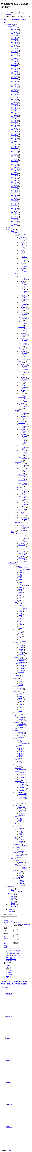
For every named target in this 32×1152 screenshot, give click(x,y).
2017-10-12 (14, 113)
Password (16, 934)
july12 (20, 833)
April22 (20, 689)
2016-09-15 (21, 483)
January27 (21, 862)
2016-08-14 (21, 423)
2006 (12, 859)
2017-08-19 (14, 139)
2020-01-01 (14, 32)
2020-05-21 (14, 29)
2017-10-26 (14, 104)
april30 (20, 571)
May (16, 580)
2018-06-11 (14, 71)
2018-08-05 (14, 48)
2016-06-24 (21, 253)
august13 (21, 649)
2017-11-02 (14, 102)
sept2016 (17, 891)
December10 (22, 795)
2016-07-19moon (23, 359)
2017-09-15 (14, 131)
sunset (24, 607)
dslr (12, 83)
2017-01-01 (21, 535)
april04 (20, 745)
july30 (20, 834)
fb (22, 240)
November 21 (22, 787)
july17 (20, 639)
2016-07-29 (21, 403)
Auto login (16, 939)
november (18, 514)
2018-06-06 (14, 74)
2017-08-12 (14, 144)
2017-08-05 (14, 148)
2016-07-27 (21, 393)
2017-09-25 (14, 125)
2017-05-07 (14, 211)
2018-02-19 (14, 91)
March (17, 678)
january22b (21, 733)
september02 (22, 660)
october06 (21, 665)
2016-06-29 (21, 263)
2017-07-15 (14, 161)
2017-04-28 (14, 219)
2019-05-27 (14, 42)
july (16, 273)
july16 (20, 836)
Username (16, 929)
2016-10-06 (21, 496)
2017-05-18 (14, 198)
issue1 (13, 895)
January (17, 802)
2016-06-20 (21, 239)
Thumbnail (9, 967)
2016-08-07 (21, 411)
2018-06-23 (14, 63)
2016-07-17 (21, 348)
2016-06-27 (21, 258)
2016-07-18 (21, 351)
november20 (22, 790)
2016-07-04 (21, 286)
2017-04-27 (14, 221)
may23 (20, 698)
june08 (20, 616)
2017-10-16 (14, 110)
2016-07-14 (21, 333)
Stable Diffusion (12, 24)
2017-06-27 (14, 167)
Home (3, 981)
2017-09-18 (14, 128)
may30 (20, 694)
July (16, 629)
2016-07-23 (21, 375)
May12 (20, 758)
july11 (20, 631)
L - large (8, 976)
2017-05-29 (14, 187)
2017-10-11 (14, 115)
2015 (12, 888)
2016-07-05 (21, 292)
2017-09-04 (14, 136)
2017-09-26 (14, 123)
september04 (22, 725)
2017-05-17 (14, 200)
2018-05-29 (14, 76)
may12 (20, 597)
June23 (20, 763)
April (16, 566)
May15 (20, 748)
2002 (12, 673)
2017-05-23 (14, 195)
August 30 (21, 883)
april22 (20, 572)
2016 (12, 231)
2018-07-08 (14, 55)
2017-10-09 (14, 118)
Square (8, 965)
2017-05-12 (14, 206)
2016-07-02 (21, 276)
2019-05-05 (14, 45)
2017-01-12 (21, 546)
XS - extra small (10, 970)
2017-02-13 (21, 556)
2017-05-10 (14, 209)
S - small (8, 972)
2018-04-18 (14, 84)
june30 (20, 613)
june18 (20, 620)
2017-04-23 (14, 226)
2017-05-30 (14, 185)
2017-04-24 (14, 224)
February (17, 805)
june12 (20, 621)
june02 (20, 623)
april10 (20, 821)
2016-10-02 (21, 489)
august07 (21, 650)
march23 (20, 685)
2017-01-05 (21, 541)
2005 (12, 800)
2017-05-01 (14, 216)
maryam (24, 608)
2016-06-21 (21, 242)
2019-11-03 (14, 34)
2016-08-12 (21, 457)
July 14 (20, 877)
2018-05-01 (14, 81)
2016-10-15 (21, 502)
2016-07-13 (21, 332)
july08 (20, 633)
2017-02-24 (21, 551)
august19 (21, 646)
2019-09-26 (14, 39)
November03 (22, 854)
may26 (20, 693)
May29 (20, 756)
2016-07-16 (21, 343)
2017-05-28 (14, 188)
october (17, 488)
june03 (20, 704)
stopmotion (25, 867)
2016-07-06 (21, 297)
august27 (21, 655)
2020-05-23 (14, 27)
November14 (22, 789)
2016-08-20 (21, 416)
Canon (10, 26)
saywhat (10, 893)
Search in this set (5, 987)
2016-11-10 (21, 517)
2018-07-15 (14, 52)
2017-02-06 (21, 559)
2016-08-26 (21, 441)
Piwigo (10, 1150)
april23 (20, 579)
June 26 (20, 865)
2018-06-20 (14, 66)
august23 (21, 647)
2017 (12, 532)
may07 (20, 751)
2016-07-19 (21, 356)
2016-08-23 (21, 424)
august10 (21, 652)
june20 (20, 615)
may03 (20, 582)
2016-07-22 (21, 371)
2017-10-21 (14, 107)
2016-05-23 (21, 234)
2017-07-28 (14, 153)
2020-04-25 (14, 30)
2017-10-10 (14, 117)
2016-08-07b (22, 439)
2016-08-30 (21, 429)
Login (11, 921)
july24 (20, 636)
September (18, 657)
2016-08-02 (21, 445)
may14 (20, 825)
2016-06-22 (21, 245)
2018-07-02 (14, 56)
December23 (22, 797)
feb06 (20, 676)
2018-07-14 (14, 53)
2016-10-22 (21, 510)
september (18, 462)
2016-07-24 (21, 377)
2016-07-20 (21, 361)
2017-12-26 (14, 94)
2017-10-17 (14, 109)
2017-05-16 (14, 201)
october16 (21, 668)
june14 (20, 618)
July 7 (20, 872)
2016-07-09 (21, 312)
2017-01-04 (21, 537)
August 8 (21, 885)
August (17, 642)
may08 (20, 701)
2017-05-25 (14, 193)
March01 (21, 815)
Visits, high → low (11, 959)
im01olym (25, 743)
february (17, 550)
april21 (20, 577)
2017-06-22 (14, 169)
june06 (20, 624)
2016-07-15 (21, 338)
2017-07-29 (14, 151)
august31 (21, 719)
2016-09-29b (22, 480)
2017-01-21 (21, 548)
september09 (22, 662)
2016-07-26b (22, 390)
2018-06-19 (14, 68)
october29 (21, 670)
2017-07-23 (14, 156)
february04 (21, 807)
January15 (21, 732)
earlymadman (11, 904)
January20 (21, 737)
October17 (21, 776)
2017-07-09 (14, 162)
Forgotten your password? (23, 924)
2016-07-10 (21, 317)
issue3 (13, 898)
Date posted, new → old (12, 952)
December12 (22, 799)
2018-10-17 (14, 47)
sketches (10, 886)
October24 (21, 774)
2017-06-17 (14, 174)
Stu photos (11, 911)
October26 (21, 772)
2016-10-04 (21, 494)
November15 (22, 784)
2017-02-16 (21, 554)
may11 (20, 598)
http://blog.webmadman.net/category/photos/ (13, 19)
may (16, 232)
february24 (21, 810)
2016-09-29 (21, 475)
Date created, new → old (13, 948)
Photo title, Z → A (6, 945)
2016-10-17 (21, 507)
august (17, 410)
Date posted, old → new (12, 953)
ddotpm (13, 906)
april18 (20, 740)
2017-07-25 (14, 154)
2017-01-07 (21, 543)
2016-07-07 (21, 302)
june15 (20, 709)
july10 (20, 831)
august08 (21, 842)
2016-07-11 (21, 322)
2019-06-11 (14, 40)
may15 (20, 593)
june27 (20, 626)
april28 (20, 574)
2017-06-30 (14, 166)
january (17, 533)
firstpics (24, 868)
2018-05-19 (14, 79)
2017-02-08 (21, 558)
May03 (20, 755)
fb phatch (24, 257)
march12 (20, 683)
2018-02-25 (14, 89)
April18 (20, 688)
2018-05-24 (14, 78)
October (17, 663)
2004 (12, 729)
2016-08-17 (21, 421)
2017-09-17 (14, 130)
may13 (20, 600)
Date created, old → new (13, 950)
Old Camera (11, 563)
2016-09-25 (21, 468)
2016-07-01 (21, 275)
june (16, 602)
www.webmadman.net (7, 14)
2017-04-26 (14, 222)
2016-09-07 (21, 463)
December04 (22, 794)
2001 (12, 564)
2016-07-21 (21, 364)
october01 (21, 672)
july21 (20, 634)
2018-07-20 (14, 50)
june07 (20, 603)
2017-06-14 (14, 175)
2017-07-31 (14, 149)
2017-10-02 (14, 120)
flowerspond (25, 569)
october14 (21, 851)
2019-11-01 (14, 35)
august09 (21, 644)
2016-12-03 (21, 524)
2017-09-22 (14, 126)
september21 (22, 724)
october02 (21, 667)
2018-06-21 (14, 65)
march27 (20, 813)
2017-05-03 (14, 214)
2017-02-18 (21, 553)
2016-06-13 (21, 237)
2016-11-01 (21, 515)
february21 (21, 808)
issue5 (13, 901)
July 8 (20, 875)
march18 (20, 680)
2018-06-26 (14, 61)
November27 (22, 786)
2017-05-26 (14, 192)
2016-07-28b (22, 401)
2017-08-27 (14, 138)
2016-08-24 (21, 450)
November (18, 781)
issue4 (13, 899)
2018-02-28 (14, 87)
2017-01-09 (21, 545)
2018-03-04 (14, 86)
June (16, 235)
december (17, 522)
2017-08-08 (14, 146)
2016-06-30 (21, 268)
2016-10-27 (21, 512)
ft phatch (24, 299)
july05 (20, 714)
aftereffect (25, 585)
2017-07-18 (14, 159)
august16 (21, 841)
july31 (20, 637)
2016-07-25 (21, 382)
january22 (21, 735)
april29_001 (21, 567)
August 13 (21, 880)
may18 (20, 595)
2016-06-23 (21, 250)
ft (22, 301)
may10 (20, 589)
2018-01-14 (14, 92)
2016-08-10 (21, 434)
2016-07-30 (21, 405)
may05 (20, 584)
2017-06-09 (14, 177)
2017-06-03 (14, 180)
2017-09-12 (14, 135)
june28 (20, 828)
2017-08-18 (14, 141)
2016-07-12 (21, 327)
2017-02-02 (21, 561)
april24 (20, 576)
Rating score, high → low (13, 955)
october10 (21, 777)
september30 (22, 769)
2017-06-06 (14, 179)
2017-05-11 (14, 208)
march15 (20, 681)
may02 (20, 590)
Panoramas (11, 909)
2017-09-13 (14, 133)
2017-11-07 (14, 100)
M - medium (9, 974)
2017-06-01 (14, 182)
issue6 (13, 903)
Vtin (9, 227)
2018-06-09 (14, 73)
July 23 (20, 873)
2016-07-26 (21, 385)
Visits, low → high (11, 960)
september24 (22, 846)
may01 (20, 587)
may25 (20, 592)
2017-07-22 (14, 157)
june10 (20, 610)
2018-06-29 (14, 60)
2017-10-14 (14, 112)
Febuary (17, 675)
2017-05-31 (14, 183)
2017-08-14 (14, 143)
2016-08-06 (21, 452)
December (18, 792)
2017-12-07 (14, 96)
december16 (21, 857)
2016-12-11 (21, 525)
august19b (21, 654)
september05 (22, 659)
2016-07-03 (21, 281)
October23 (21, 779)
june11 (20, 628)
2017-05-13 (14, 205)
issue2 (13, 896)
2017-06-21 (14, 170)
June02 (20, 761)
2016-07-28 (21, 397)
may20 (20, 699)
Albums (3, 22)
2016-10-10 (21, 497)
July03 (20, 766)
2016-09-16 (21, 471)
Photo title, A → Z (6, 938)
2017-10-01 (14, 122)
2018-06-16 (14, 70)
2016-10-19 (21, 509)
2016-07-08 (21, 307)
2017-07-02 (14, 164)
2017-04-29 (14, 218)
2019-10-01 (14, 37)
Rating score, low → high (13, 957)
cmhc (12, 908)
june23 (20, 605)
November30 (22, 782)
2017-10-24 (14, 105)
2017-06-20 (14, 172)
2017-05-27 (14, 190)
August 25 (21, 882)
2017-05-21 (14, 196)
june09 (20, 611)
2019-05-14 (14, 43)
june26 (20, 711)
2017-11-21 (14, 97)
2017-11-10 (14, 99)
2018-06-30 (14, 58)
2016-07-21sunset (23, 369)
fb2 (23, 247)
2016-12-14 (21, 530)
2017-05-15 (14, 203)
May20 (20, 750)
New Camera (11, 229)
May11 (20, 753)
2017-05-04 (14, 213)
